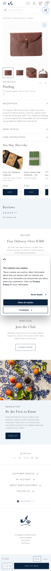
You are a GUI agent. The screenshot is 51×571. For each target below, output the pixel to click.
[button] (25, 104)
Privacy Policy (25, 540)
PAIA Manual (25, 543)
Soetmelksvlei (19, 18)
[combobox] (26, 501)
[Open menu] (5, 4)
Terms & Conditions (25, 538)
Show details (37, 294)
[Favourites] (28, 4)
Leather (30, 18)
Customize (24, 310)
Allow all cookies (25, 302)
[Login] (34, 4)
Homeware (7, 18)
